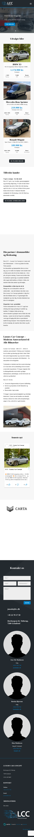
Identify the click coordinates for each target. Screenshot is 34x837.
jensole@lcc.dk (17, 667)
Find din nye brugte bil (12, 16)
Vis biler (10, 24)
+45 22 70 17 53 (17, 748)
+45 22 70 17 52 (17, 707)
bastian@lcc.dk (17, 709)
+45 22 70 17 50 (17, 665)
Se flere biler (17, 161)
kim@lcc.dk (17, 751)
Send (27, 603)
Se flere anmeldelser (15, 201)
